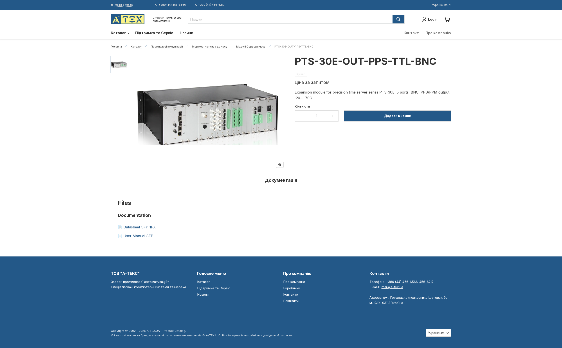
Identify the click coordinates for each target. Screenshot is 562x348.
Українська (440, 5)
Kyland (301, 74)
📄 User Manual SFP (135, 236)
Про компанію (438, 33)
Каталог (119, 33)
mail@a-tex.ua (392, 287)
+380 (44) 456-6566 (172, 5)
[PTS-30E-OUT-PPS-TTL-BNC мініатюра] (119, 64)
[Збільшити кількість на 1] (333, 115)
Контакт (411, 33)
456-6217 (426, 282)
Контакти (290, 294)
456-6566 (410, 282)
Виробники (291, 288)
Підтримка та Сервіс (154, 33)
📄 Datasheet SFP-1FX (137, 227)
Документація (281, 180)
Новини (186, 33)
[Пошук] (398, 19)
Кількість (302, 106)
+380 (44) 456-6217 (211, 5)
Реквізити (291, 301)
